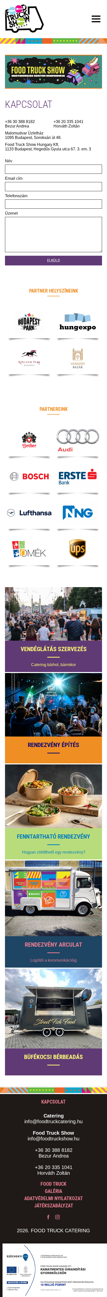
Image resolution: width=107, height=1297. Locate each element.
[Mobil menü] (96, 19)
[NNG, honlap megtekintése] (77, 512)
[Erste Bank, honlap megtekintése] (77, 476)
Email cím (13, 178)
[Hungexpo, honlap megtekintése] (77, 322)
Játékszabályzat (53, 1206)
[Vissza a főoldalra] (24, 19)
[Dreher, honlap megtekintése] (29, 440)
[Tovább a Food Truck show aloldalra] (53, 97)
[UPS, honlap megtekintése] (77, 549)
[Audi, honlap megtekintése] (77, 440)
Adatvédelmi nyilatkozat (53, 1198)
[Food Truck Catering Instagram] (57, 1218)
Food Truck (53, 1184)
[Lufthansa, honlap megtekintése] (29, 512)
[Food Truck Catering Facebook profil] (49, 1218)
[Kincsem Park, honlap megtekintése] (29, 358)
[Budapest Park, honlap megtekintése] (29, 322)
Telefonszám (16, 196)
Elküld (53, 260)
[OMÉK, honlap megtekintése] (29, 549)
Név (8, 161)
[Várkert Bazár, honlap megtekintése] (77, 358)
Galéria (53, 1191)
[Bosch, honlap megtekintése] (29, 476)
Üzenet (11, 213)
